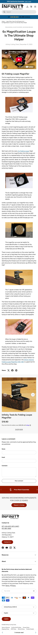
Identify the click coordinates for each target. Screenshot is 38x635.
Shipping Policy (5, 629)
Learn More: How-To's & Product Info (15, 21)
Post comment (19, 481)
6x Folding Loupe (23, 151)
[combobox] (19, 12)
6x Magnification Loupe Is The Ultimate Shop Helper (14, 22)
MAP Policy (13, 629)
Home (3, 21)
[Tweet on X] (8, 370)
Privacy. (13, 585)
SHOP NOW (19, 429)
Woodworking (28, 27)
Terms (7, 585)
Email (3, 457)
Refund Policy (21, 629)
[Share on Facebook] (12, 370)
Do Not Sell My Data (16, 627)
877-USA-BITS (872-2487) (10, 526)
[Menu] (35, 7)
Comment (4, 465)
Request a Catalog (19, 505)
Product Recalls (30, 629)
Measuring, (9, 27)
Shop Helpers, (18, 27)
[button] (31, 7)
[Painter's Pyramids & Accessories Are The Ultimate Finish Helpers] (35, 632)
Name (3, 449)
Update (6, 619)
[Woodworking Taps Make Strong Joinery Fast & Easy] (2, 632)
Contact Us (7, 542)
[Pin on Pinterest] (16, 370)
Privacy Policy (26, 627)
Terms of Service (6, 627)
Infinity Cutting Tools (11, 624)
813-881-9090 (6, 528)
